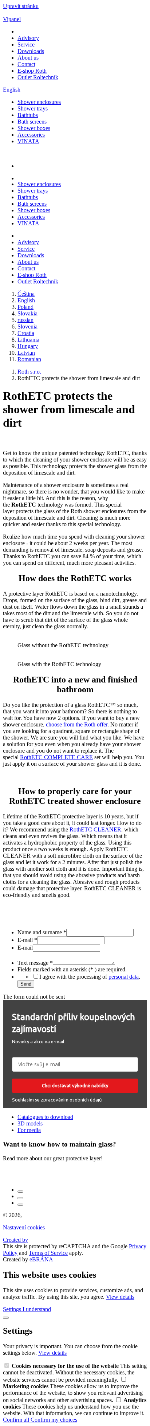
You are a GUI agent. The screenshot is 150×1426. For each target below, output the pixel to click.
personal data (123, 977)
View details (120, 1297)
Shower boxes (33, 128)
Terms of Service (48, 1253)
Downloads (30, 51)
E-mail (27, 940)
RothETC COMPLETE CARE (56, 757)
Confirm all (17, 1420)
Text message (35, 963)
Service (26, 44)
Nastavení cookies (24, 1227)
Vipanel (12, 19)
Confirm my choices (54, 1420)
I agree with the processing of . (89, 977)
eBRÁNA (41, 1259)
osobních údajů (86, 1099)
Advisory (28, 38)
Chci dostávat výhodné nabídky (75, 1085)
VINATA (28, 141)
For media (29, 1130)
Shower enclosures (39, 102)
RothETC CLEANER (95, 829)
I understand (37, 1309)
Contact (26, 64)
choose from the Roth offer (76, 724)
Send (25, 984)
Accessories (31, 135)
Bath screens (32, 121)
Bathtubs (27, 115)
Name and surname (41, 932)
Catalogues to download (45, 1117)
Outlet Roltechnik (37, 77)
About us (28, 58)
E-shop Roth (32, 71)
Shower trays (32, 108)
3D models (30, 1123)
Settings (13, 1309)
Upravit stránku (21, 6)
